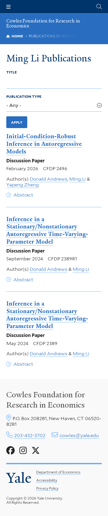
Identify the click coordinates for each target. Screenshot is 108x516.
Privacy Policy (47, 488)
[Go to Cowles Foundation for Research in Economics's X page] (35, 450)
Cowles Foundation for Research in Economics (43, 23)
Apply (17, 122)
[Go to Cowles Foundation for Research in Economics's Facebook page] (10, 450)
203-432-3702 (29, 435)
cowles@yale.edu (79, 435)
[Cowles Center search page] (99, 6)
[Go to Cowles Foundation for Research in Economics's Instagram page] (23, 450)
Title (11, 72)
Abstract (23, 195)
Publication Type (23, 96)
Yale (18, 478)
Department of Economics (58, 472)
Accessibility (46, 480)
